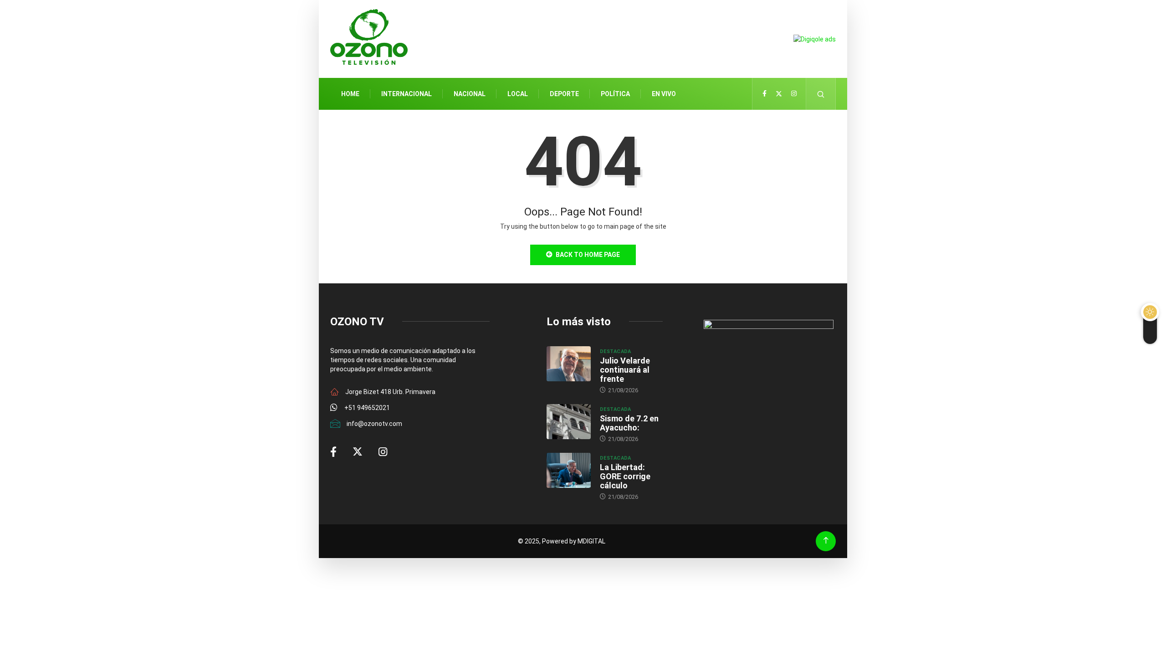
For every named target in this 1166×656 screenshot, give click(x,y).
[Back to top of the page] (826, 540)
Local (517, 93)
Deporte (564, 93)
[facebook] (764, 93)
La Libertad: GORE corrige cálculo (625, 476)
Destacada (615, 351)
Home (350, 93)
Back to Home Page (588, 254)
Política (615, 93)
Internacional (406, 93)
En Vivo (664, 93)
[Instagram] (794, 93)
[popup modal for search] (821, 94)
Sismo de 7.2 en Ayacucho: (629, 423)
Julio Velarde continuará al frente (625, 370)
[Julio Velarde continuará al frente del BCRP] (569, 364)
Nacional (470, 93)
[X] (779, 94)
